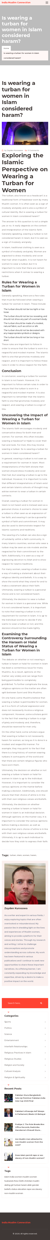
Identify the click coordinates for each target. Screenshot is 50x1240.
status (14, 1189)
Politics (8, 1028)
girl (12, 1185)
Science (8, 1034)
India (12, 1177)
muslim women (29, 1177)
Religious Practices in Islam (17, 1053)
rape (29, 1189)
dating (7, 1185)
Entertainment (11, 1040)
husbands (8, 1181)
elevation (22, 1189)
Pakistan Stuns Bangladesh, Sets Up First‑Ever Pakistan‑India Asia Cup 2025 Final (30, 1098)
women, (26, 855)
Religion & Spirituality (14, 1077)
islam (6, 1177)
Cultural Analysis (12, 1071)
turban (17, 1185)
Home (6, 48)
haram (24, 1185)
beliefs (7, 1189)
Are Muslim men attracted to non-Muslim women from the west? (29, 1142)
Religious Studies (12, 1059)
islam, (19, 855)
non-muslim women (13, 1193)
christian (28, 1181)
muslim (36, 1181)
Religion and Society (14, 1065)
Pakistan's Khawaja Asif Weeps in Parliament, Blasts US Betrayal (30, 1112)
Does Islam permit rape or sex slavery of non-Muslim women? (30, 1156)
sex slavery (37, 1189)
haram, (33, 855)
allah (29, 1185)
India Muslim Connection (16, 2)
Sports (7, 1022)
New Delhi (19, 1181)
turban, (13, 855)
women (18, 1177)
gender (35, 1185)
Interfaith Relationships (15, 1047)
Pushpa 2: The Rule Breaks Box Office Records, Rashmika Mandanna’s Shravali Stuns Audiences (29, 1127)
